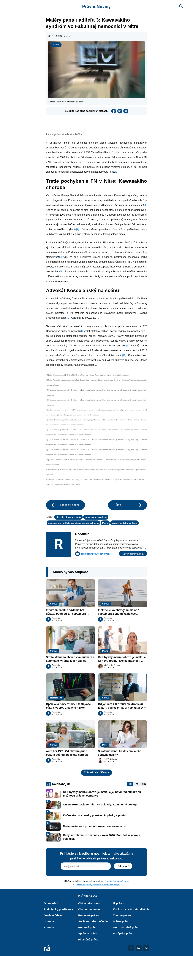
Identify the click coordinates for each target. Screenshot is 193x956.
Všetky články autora (133, 553)
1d (130, 784)
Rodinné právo (87, 927)
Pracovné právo (88, 915)
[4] (77, 229)
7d (137, 784)
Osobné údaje (53, 915)
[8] (82, 331)
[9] (127, 345)
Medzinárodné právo (126, 927)
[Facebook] (113, 111)
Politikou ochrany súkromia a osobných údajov (98, 884)
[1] (112, 152)
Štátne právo (121, 921)
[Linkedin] (125, 111)
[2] (116, 171)
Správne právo (87, 933)
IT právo (118, 903)
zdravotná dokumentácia (124, 523)
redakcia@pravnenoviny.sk (95, 553)
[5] (60, 257)
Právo (56, 44)
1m (144, 784)
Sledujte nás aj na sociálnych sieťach (86, 111)
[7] (68, 318)
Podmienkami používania (117, 881)
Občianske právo (89, 903)
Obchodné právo (89, 909)
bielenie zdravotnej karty (68, 517)
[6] (61, 271)
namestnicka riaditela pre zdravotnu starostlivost (73, 523)
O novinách (51, 903)
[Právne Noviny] (96, 6)
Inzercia (49, 921)
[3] (145, 205)
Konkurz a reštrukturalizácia (131, 909)
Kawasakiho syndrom (96, 517)
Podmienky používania (58, 909)
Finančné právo (88, 939)
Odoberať (123, 866)
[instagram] (119, 111)
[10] (124, 355)
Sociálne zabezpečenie (93, 921)
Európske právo (123, 933)
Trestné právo (122, 915)
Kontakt (49, 927)
